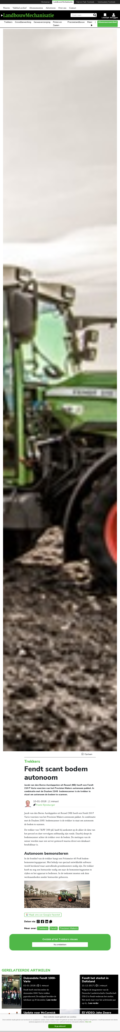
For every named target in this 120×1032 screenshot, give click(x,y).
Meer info (88, 1022)
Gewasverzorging (42, 22)
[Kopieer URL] (51, 921)
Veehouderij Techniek (106, 2)
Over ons (62, 7)
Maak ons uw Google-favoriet (44, 914)
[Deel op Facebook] (43, 921)
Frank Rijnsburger (45, 804)
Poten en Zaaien (57, 24)
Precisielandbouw (76, 22)
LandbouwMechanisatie (63, 2)
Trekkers (8, 22)
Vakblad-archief (19, 7)
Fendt (53, 928)
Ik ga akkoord (60, 1026)
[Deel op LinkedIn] (47, 921)
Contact (72, 7)
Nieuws (6, 7)
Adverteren (51, 7)
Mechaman (45, 2)
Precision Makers (69, 928)
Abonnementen (36, 7)
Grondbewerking (23, 22)
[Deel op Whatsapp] (39, 921)
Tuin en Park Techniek (85, 2)
